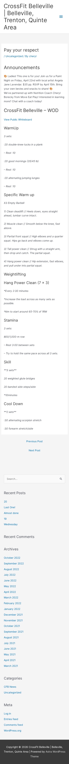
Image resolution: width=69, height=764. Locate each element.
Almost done (11, 513)
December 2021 (13, 614)
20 (5, 501)
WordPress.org (12, 730)
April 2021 (9, 660)
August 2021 (11, 637)
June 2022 (10, 580)
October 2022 (12, 557)
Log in (7, 713)
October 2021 (12, 625)
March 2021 (11, 665)
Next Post (34, 450)
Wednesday (11, 524)
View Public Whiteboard (18, 119)
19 (5, 518)
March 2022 (11, 597)
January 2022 (12, 608)
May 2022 (10, 586)
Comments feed (13, 724)
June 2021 (10, 648)
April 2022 (10, 591)
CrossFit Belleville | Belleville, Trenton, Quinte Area (28, 16)
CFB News (10, 686)
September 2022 (14, 563)
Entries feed (11, 719)
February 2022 (12, 603)
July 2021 (9, 643)
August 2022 (11, 569)
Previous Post (34, 441)
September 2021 (13, 631)
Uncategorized (14, 56)
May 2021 (9, 654)
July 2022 (9, 574)
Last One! (9, 507)
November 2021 (13, 620)
